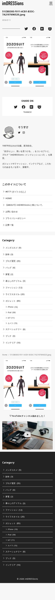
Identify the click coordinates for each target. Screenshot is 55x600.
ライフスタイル (13, 294)
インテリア (11, 342)
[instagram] (23, 132)
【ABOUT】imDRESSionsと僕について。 (25, 205)
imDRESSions (31, 579)
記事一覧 (10, 225)
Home (5, 355)
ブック (9, 336)
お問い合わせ (12, 211)
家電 (8, 274)
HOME (9, 198)
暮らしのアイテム (14, 281)
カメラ (10, 323)
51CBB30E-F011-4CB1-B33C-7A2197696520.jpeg (30, 355)
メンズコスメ (12, 247)
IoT (9, 318)
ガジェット (11, 301)
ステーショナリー (14, 329)
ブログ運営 (11, 261)
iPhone (10, 307)
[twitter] (19, 132)
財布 (8, 254)
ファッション (12, 287)
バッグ (9, 267)
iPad (9, 312)
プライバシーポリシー (16, 218)
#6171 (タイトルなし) (16, 191)
